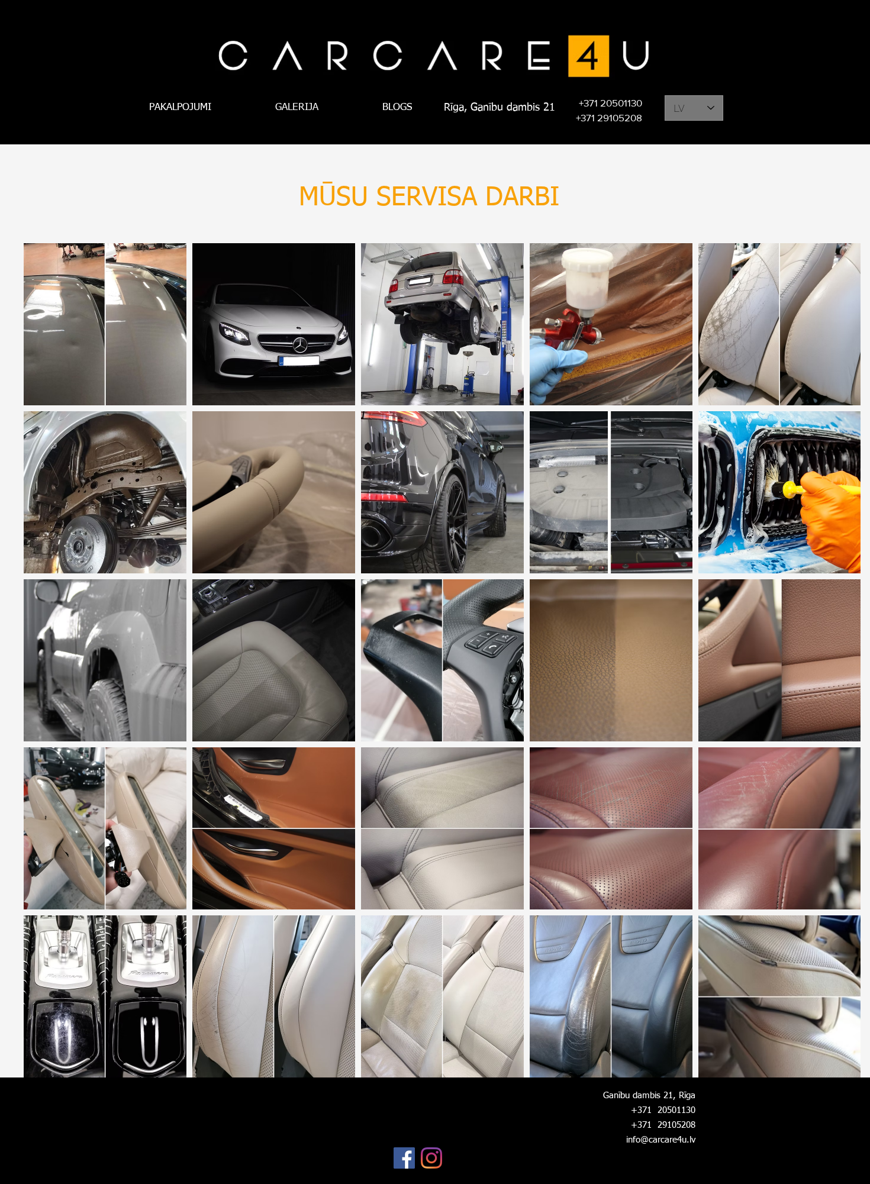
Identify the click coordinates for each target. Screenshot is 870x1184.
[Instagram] (431, 1158)
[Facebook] (404, 1158)
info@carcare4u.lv (660, 1139)
